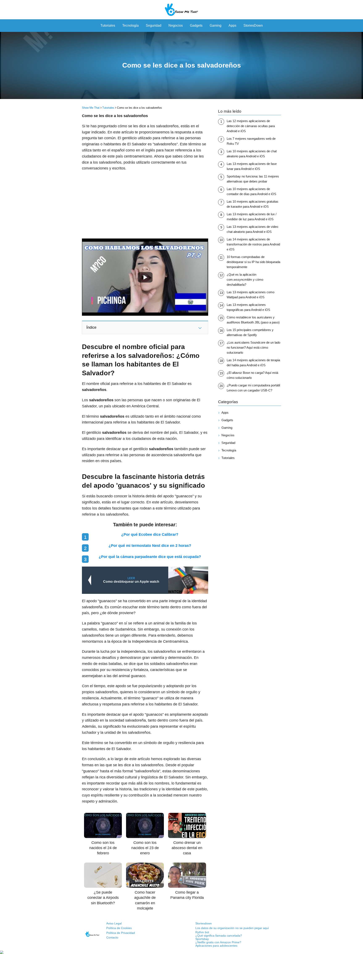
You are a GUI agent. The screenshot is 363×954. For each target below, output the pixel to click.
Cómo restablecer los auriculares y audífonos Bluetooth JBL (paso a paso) (253, 319)
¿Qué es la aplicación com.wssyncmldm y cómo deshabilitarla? (245, 279)
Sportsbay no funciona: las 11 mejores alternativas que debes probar (253, 179)
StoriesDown (253, 25)
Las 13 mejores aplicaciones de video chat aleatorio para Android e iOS (252, 229)
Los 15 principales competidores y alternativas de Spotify (250, 332)
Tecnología (130, 25)
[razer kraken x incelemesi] (181, 952)
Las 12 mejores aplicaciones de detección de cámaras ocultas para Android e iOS (251, 126)
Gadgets (196, 25)
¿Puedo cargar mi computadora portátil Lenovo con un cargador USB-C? (253, 387)
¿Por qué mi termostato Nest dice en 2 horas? (150, 545)
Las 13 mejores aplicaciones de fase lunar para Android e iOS (252, 166)
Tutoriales (107, 25)
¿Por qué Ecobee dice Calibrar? (149, 534)
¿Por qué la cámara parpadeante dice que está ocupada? (150, 557)
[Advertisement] (145, 205)
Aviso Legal (114, 923)
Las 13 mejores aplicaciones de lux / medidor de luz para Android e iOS (251, 216)
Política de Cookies (119, 928)
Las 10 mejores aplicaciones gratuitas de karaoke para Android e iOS (252, 204)
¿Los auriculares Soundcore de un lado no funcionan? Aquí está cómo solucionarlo (253, 347)
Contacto (112, 937)
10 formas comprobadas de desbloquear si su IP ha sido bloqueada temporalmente (253, 262)
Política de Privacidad (120, 932)
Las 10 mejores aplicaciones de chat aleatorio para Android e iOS (252, 153)
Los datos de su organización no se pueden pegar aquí (232, 928)
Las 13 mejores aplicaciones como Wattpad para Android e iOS (250, 294)
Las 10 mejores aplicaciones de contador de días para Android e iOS (251, 191)
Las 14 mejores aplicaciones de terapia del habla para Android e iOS (253, 362)
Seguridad (153, 25)
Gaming (215, 25)
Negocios (175, 25)
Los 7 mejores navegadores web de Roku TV (251, 141)
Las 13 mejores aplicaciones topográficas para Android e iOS (248, 307)
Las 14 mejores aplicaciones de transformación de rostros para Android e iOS (253, 244)
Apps (232, 25)
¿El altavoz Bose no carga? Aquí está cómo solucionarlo (252, 375)
